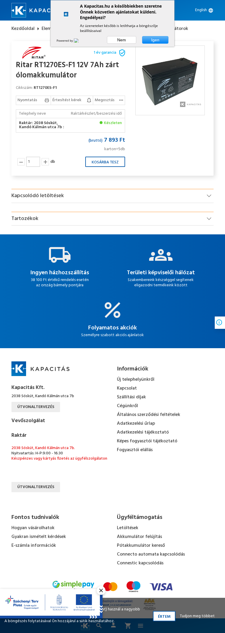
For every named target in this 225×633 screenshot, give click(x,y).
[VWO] (80, 40)
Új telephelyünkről (135, 379)
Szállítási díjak (131, 397)
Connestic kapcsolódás (140, 563)
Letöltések (127, 528)
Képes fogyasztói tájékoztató (147, 441)
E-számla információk (33, 545)
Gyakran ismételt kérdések (38, 537)
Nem (121, 40)
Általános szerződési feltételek (148, 415)
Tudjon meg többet (197, 616)
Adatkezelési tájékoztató (143, 432)
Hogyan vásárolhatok (32, 528)
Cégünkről (127, 406)
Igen (155, 40)
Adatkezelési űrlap (136, 423)
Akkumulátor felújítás (139, 537)
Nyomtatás (27, 100)
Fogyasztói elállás (135, 450)
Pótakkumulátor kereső (141, 545)
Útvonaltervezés (35, 407)
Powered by (65, 40)
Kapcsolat (127, 388)
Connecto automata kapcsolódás (151, 554)
